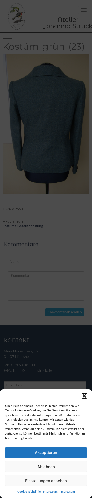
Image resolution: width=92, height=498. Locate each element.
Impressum (50, 491)
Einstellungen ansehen (46, 480)
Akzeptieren (46, 452)
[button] (84, 395)
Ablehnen (46, 466)
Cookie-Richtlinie (29, 491)
